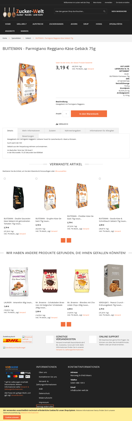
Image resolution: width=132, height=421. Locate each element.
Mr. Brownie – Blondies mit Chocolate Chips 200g (81, 303)
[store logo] (24, 13)
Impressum (44, 402)
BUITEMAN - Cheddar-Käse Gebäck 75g (80, 217)
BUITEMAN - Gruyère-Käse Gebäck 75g (49, 219)
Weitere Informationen (30, 413)
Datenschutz (44, 393)
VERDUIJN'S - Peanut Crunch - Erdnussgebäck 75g (111, 303)
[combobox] (80, 11)
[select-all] (60, 171)
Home (5, 38)
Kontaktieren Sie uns (48, 377)
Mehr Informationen (31, 130)
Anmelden (108, 2)
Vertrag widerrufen (45, 406)
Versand (91, 69)
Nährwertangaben (73, 130)
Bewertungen (28, 136)
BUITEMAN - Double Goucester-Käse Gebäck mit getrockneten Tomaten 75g (17, 221)
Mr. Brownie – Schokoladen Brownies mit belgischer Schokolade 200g (50, 305)
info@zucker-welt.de (79, 390)
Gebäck (28, 38)
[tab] (10, 130)
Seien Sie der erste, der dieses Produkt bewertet (74, 62)
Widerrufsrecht (45, 398)
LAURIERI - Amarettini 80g (18, 302)
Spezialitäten (16, 38)
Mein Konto (97, 2)
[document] (66, 414)
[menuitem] (21, 24)
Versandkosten (17, 395)
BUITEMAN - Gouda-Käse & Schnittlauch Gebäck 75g (113, 219)
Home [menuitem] (8, 24)
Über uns (43, 372)
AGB (41, 389)
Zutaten (52, 130)
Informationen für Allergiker (102, 130)
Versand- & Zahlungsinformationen (69, 349)
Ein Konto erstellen (122, 2)
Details (10, 130)
